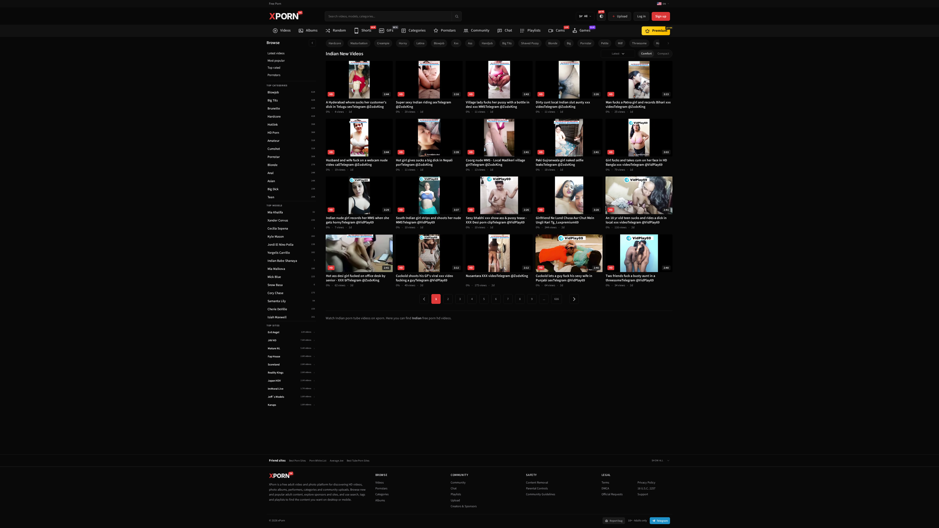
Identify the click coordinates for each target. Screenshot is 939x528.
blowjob (439, 43)
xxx (456, 43)
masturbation (359, 43)
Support (642, 494)
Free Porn (275, 3)
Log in (641, 16)
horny (403, 43)
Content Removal (537, 482)
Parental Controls (537, 488)
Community (458, 482)
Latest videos (276, 53)
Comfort (646, 54)
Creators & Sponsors (464, 506)
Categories (382, 494)
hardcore (335, 43)
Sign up (660, 16)
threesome (639, 43)
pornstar (586, 43)
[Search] (456, 16)
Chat (454, 488)
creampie (383, 43)
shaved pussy (530, 43)
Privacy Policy (646, 482)
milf (620, 43)
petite (604, 43)
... (544, 299)
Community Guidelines (540, 494)
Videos (379, 482)
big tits (507, 43)
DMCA (605, 488)
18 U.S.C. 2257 (646, 488)
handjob (487, 43)
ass (470, 43)
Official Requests (612, 494)
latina (420, 43)
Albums (380, 500)
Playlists (456, 494)
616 (556, 299)
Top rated (274, 68)
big (569, 43)
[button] (670, 43)
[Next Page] (574, 299)
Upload (455, 500)
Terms (605, 482)
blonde (552, 43)
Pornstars (274, 75)
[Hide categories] (312, 42)
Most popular (276, 60)
